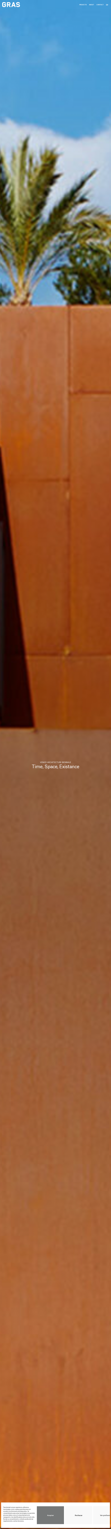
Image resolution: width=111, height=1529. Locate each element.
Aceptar (50, 1515)
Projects (83, 4)
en (107, 4)
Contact (100, 4)
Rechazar (78, 1515)
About (91, 4)
